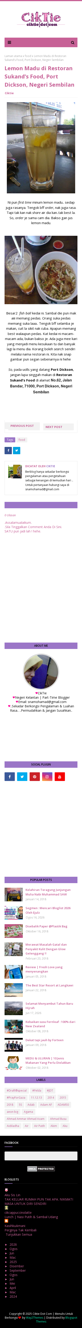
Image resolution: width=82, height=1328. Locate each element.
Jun (12, 1253)
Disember (17, 1266)
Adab (31, 1105)
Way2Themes (34, 1318)
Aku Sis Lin (12, 1195)
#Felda (36, 1090)
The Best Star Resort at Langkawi (49, 985)
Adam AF (46, 1105)
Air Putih (39, 1126)
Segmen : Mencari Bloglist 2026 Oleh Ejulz (48, 910)
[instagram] (47, 776)
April (13, 1288)
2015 (63, 1098)
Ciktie (9, 93)
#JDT (50, 1090)
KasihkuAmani (15, 1226)
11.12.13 (36, 1098)
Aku (65, 1126)
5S (20, 1105)
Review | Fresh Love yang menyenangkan (44, 969)
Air (26, 1126)
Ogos (14, 1249)
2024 (14, 1296)
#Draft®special (17, 1090)
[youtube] (60, 776)
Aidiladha (13, 1126)
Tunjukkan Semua (19, 1234)
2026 (14, 1244)
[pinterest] (35, 776)
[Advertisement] (41, 829)
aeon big (12, 1112)
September (18, 1270)
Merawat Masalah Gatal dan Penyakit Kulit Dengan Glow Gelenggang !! (46, 948)
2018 (10, 1105)
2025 (14, 1262)
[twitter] (22, 776)
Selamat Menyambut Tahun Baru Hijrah (49, 1005)
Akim (54, 1126)
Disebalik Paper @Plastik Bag (46, 926)
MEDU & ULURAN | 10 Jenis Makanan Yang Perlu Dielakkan (48, 1060)
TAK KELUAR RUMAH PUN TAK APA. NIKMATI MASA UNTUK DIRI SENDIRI (39, 1201)
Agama (28, 1112)
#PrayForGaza (16, 1098)
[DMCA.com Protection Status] (41, 1170)
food (28, 56)
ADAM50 (63, 1105)
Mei (13, 1283)
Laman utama (13, 56)
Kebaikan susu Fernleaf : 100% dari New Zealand (50, 1024)
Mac (13, 1257)
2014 (51, 1098)
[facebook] (10, 776)
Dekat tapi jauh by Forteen (45, 1040)
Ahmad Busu (58, 1119)
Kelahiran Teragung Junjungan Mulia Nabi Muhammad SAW (48, 892)
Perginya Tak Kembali (20, 1230)
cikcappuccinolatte (18, 1212)
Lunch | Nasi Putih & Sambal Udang (31, 1217)
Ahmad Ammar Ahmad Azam (25, 1119)
